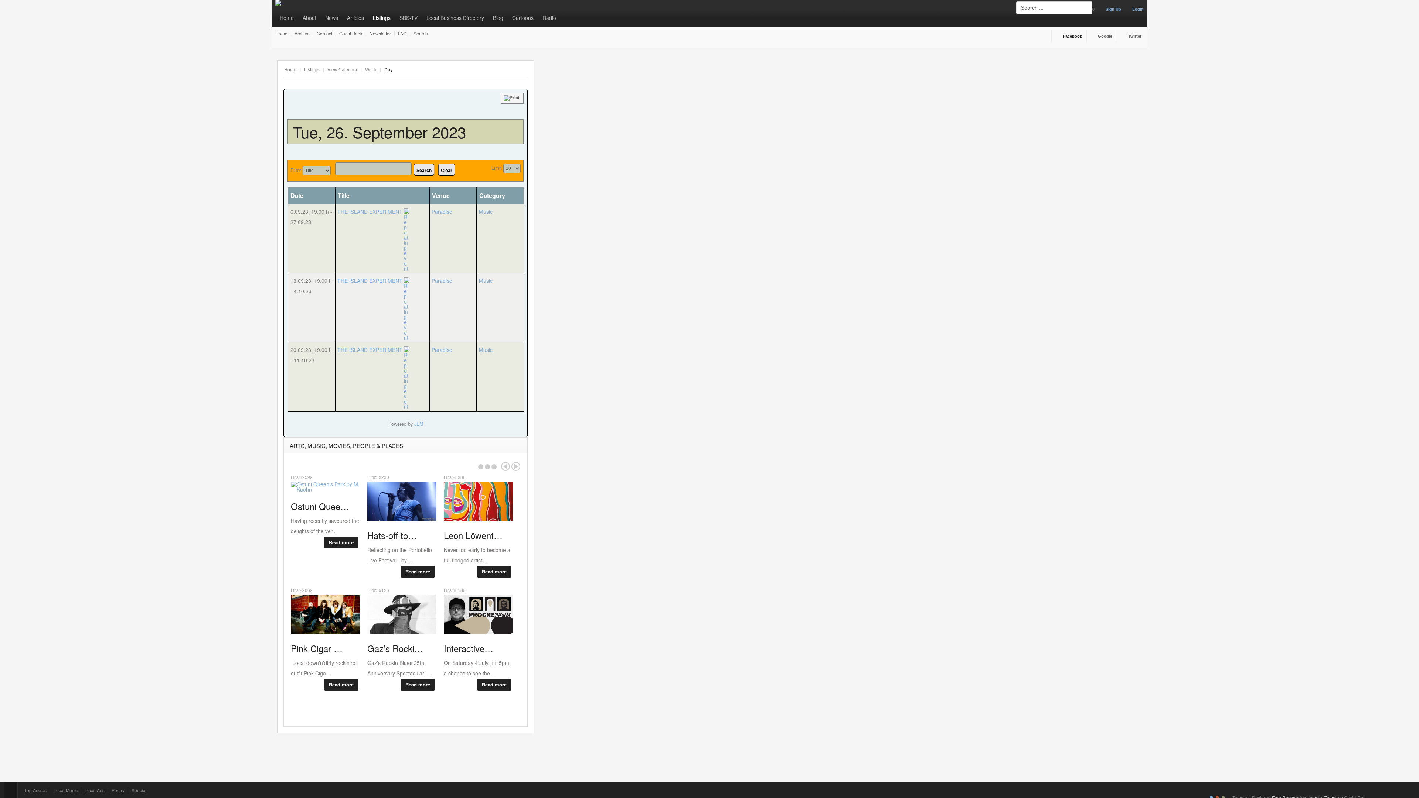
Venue (441, 195)
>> (602, 91)
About (309, 17)
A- (524, 69)
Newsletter (380, 33)
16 (609, 125)
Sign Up (1113, 9)
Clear (446, 170)
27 (579, 143)
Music (486, 211)
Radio (549, 17)
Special (139, 790)
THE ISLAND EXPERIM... (660, 108)
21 (589, 134)
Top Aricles (35, 790)
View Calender (342, 69)
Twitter (1134, 36)
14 (589, 125)
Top (11, 790)
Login (1138, 9)
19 (569, 134)
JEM (418, 424)
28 (589, 143)
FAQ (402, 33)
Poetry (118, 790)
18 (559, 134)
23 (609, 134)
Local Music (66, 790)
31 (549, 153)
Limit (496, 167)
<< (556, 91)
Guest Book (351, 33)
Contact (324, 33)
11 (559, 125)
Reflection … (1004, 159)
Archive (302, 33)
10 (549, 125)
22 (599, 134)
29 (599, 143)
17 (549, 134)
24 (549, 143)
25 (559, 143)
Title (344, 195)
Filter (295, 170)
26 (569, 143)
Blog (498, 17)
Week (371, 69)
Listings (382, 17)
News (331, 17)
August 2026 (579, 91)
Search (421, 33)
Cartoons (523, 17)
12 (569, 125)
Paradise (442, 211)
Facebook (1072, 36)
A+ (507, 69)
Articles (355, 17)
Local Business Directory (455, 17)
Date (296, 195)
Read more (341, 542)
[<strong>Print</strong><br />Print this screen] (512, 98)
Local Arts (95, 790)
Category (492, 195)
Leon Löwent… (921, 101)
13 (579, 125)
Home (287, 17)
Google (1105, 36)
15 (599, 125)
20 (579, 134)
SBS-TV (408, 17)
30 (609, 143)
